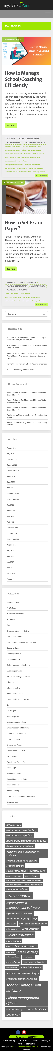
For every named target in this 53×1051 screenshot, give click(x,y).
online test (20, 301)
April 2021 (10, 568)
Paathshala (11, 415)
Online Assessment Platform (18, 728)
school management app (22, 973)
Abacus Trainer (12, 393)
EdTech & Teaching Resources (18, 677)
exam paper (15, 294)
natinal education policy (17, 918)
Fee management (13, 716)
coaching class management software (21, 642)
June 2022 (11, 511)
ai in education (12, 619)
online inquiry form (38, 172)
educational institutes (15, 694)
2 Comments (41, 304)
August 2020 (11, 579)
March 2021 (11, 573)
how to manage (10, 157)
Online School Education (34, 143)
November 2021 (13, 528)
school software (37, 1009)
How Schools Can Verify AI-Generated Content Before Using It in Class (27, 347)
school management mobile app (21, 978)
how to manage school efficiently (28, 157)
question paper (41, 301)
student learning (13, 791)
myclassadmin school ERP (19, 913)
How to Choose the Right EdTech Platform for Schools (27, 364)
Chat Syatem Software (15, 637)
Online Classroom (11, 172)
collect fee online (13, 659)
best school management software (26, 840)
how (22, 294)
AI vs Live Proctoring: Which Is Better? (21, 370)
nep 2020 (10, 923)
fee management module (13, 154)
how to (41, 154)
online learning (13, 940)
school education (11, 968)
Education (11, 139)
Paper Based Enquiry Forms (17, 762)
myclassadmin (10, 168)
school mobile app (13, 785)
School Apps (11, 768)
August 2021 (11, 545)
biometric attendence (12, 146)
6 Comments (41, 175)
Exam (21, 282)
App (8, 625)
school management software (23, 987)
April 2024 (10, 488)
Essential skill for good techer (18, 699)
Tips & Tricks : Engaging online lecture (21, 796)
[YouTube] (24, 1032)
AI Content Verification (15, 614)
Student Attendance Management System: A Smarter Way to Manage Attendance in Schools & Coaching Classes (27, 356)
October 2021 (12, 534)
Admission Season (14, 602)
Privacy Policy (9, 1040)
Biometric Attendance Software (18, 631)
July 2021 (10, 551)
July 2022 (10, 505)
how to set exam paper (13, 297)
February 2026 (12, 459)
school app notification (34, 962)
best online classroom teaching (21, 830)
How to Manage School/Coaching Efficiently (23, 79)
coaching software (15, 865)
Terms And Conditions (28, 1040)
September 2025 (13, 471)
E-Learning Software (14, 671)
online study (10, 952)
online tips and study (12, 957)
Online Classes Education (29, 139)
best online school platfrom (19, 835)
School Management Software (18, 779)
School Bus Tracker (14, 773)
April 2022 (10, 522)
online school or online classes (21, 945)
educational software (16, 870)
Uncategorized (12, 802)
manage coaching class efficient (16, 161)
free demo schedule (31, 154)
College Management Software (18, 665)
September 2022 (13, 499)
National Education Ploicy (16, 722)
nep (35, 918)
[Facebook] (18, 1032)
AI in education (13, 824)
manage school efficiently (14, 165)
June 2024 (11, 482)
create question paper (12, 150)
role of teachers (28, 957)
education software (14, 688)
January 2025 (12, 476)
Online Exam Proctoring (15, 745)
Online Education (13, 143)
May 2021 (10, 562)
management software (32, 165)
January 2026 (12, 465)
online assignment (12, 929)
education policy (38, 870)
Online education (25, 172)
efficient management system (32, 150)
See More (11, 125)
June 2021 (11, 556)
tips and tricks (13, 1014)
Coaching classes (14, 648)
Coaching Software (14, 654)
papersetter (30, 301)
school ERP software (31, 967)
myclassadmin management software (30, 168)
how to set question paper (31, 297)
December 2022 (13, 494)
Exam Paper (31, 282)
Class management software (31, 146)
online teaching (12, 756)
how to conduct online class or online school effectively (23, 880)
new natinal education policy (33, 923)
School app (13, 962)
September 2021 (13, 539)
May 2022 (10, 516)
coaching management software (21, 860)
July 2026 (10, 454)
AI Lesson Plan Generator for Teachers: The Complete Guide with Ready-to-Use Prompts (27, 339)
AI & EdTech (11, 608)
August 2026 (11, 448)
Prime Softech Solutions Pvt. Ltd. (25, 1046)
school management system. (22, 1000)
